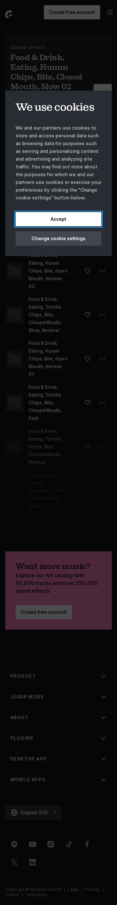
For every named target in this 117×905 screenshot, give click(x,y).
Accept (58, 219)
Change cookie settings (58, 238)
